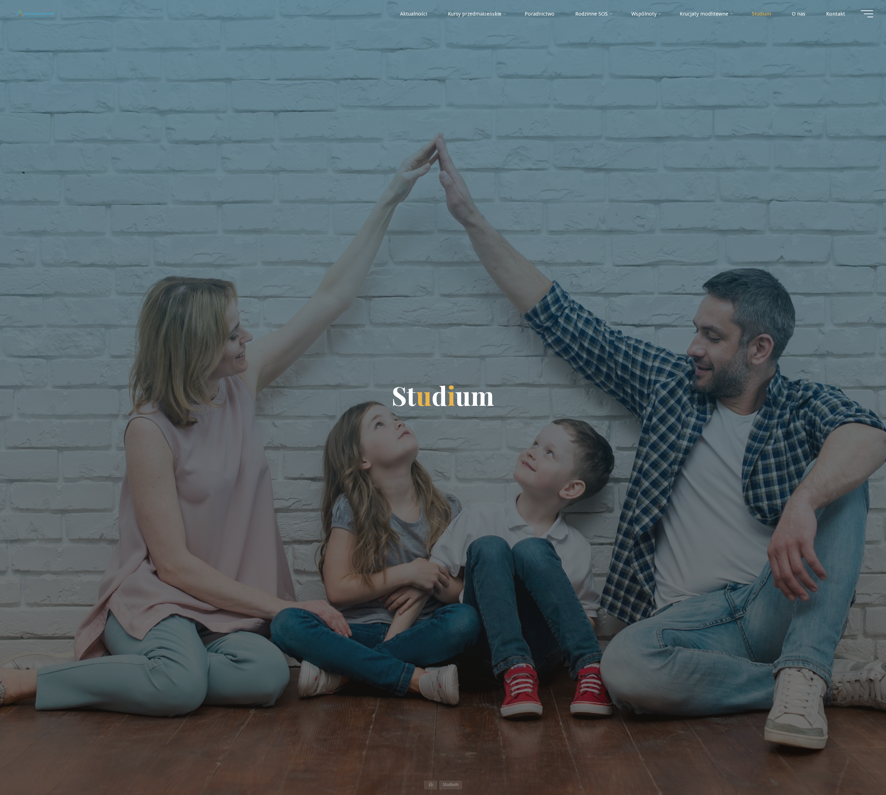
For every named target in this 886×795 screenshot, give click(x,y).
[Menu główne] (867, 13)
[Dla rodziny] (35, 14)
